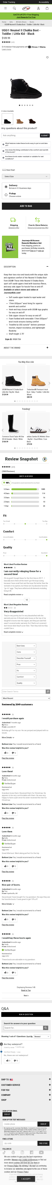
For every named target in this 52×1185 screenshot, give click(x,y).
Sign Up (7, 1114)
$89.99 (29, 397)
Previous (4, 384)
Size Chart (11, 170)
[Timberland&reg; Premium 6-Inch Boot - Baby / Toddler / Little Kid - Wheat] (38, 376)
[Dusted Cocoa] (32, 119)
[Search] (14, 8)
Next (49, 383)
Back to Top (26, 990)
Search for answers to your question (19, 1024)
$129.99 (5, 395)
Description (10, 267)
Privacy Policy (12, 1166)
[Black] (7, 119)
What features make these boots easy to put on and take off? (26, 144)
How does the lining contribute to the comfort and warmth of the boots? (26, 151)
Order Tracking (9, 2)
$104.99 (5, 442)
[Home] (26, 8)
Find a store (8, 1139)
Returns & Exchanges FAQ (38, 228)
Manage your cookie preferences (25, 1159)
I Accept (26, 1179)
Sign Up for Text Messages (14, 1120)
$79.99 (29, 444)
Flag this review (8, 758)
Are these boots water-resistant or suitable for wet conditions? (24, 158)
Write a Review (26, 476)
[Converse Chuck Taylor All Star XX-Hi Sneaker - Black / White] (13, 423)
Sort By (29, 1036)
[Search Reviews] (48, 691)
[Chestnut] (19, 119)
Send (45, 135)
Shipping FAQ (14, 228)
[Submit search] (45, 1028)
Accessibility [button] (44, 2)
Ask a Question (26, 1014)
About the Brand (12, 348)
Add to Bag (26, 206)
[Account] (38, 8)
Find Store (43, 1143)
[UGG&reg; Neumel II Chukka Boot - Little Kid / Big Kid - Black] (13, 376)
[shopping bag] (47, 8)
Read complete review (12, 595)
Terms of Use (35, 1131)
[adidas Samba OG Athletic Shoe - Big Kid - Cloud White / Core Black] (38, 423)
